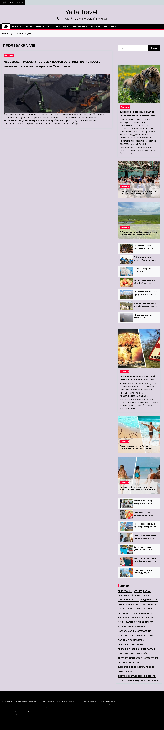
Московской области (139, 627)
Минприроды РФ (126, 622)
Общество (123, 636)
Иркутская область (145, 604)
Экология (95, 26)
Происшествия (79, 26)
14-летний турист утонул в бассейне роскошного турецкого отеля (145, 548)
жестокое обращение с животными (137, 676)
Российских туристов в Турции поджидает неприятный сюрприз (136, 447)
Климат (129, 609)
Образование (144, 631)
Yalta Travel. (82, 12)
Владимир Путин (149, 600)
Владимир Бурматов (128, 600)
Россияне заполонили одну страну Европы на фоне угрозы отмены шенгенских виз (145, 525)
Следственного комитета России (136, 667)
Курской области (143, 613)
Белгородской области (130, 595)
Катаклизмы (62, 26)
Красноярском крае (145, 609)
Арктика (138, 591)
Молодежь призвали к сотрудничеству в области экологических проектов (139, 192)
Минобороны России (143, 618)
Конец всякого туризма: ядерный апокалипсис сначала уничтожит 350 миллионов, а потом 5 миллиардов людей (137, 378)
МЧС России (124, 618)
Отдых (149, 636)
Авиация (40, 26)
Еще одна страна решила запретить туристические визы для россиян (143, 513)
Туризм (28, 26)
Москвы (122, 627)
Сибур (138, 663)
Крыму (129, 613)
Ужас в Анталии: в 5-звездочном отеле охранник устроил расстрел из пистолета (145, 502)
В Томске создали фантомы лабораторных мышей (144, 270)
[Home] (6, 26)
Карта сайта (110, 26)
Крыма (121, 613)
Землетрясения (126, 604)
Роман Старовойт (138, 654)
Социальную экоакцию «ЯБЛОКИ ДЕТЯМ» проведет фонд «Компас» (145, 281)
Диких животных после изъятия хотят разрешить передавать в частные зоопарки (137, 114)
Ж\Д (50, 26)
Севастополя (151, 658)
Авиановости (125, 591)
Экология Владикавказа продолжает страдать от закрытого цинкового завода (145, 293)
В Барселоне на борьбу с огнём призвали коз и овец (145, 304)
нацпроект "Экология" (146, 681)
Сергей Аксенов (126, 663)
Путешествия (147, 649)
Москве (149, 622)
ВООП (147, 595)
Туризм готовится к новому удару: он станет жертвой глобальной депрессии (145, 571)
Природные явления (128, 649)
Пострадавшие (138, 640)
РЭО (126, 654)
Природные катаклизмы (131, 645)
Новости (16, 26)
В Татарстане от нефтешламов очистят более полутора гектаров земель (139, 233)
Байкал (147, 591)
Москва (140, 622)
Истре (121, 609)
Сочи (120, 672)
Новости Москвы (127, 631)
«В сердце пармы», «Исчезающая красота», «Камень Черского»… (143, 316)
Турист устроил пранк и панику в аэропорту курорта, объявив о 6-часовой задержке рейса (145, 536)
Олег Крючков (137, 636)
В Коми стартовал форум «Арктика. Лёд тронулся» (144, 258)
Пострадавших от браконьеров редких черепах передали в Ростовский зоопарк (144, 247)
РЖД (120, 654)
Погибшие (123, 640)
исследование (126, 681)
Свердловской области (130, 658)
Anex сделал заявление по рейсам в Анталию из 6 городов (145, 560)
